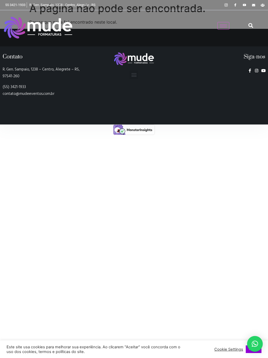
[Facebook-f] (250, 71)
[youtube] (244, 5)
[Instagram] (226, 5)
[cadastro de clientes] (263, 5)
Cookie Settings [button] (228, 349)
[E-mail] (254, 5)
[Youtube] (263, 71)
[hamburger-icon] (223, 26)
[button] (250, 25)
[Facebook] (235, 5)
